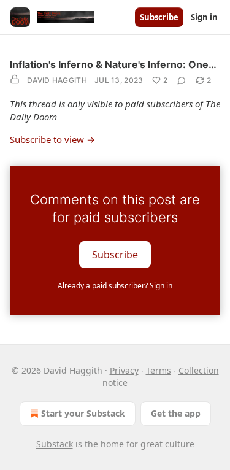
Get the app (176, 413)
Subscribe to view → (52, 139)
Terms (158, 370)
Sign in (204, 17)
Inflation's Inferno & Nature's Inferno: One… (113, 64)
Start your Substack (83, 413)
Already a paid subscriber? (115, 285)
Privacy (124, 370)
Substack (54, 444)
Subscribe (159, 17)
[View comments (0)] (182, 80)
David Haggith (57, 80)
